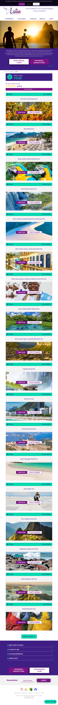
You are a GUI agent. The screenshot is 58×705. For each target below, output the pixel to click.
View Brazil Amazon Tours (39, 62)
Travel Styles (22, 18)
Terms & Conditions (24, 695)
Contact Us (33, 18)
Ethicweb (32, 698)
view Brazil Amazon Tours (18, 670)
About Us (42, 18)
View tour (21, 112)
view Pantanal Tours (39, 670)
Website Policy (32, 695)
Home (6, 71)
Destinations (10, 18)
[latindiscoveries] (12, 11)
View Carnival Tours (18, 62)
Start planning (28, 89)
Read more (50, 65)
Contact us (18, 695)
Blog (51, 18)
